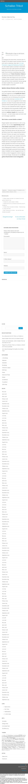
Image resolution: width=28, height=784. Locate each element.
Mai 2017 (4, 651)
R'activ (7, 745)
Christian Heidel (18, 738)
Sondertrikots (5, 379)
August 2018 (4, 615)
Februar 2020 (5, 572)
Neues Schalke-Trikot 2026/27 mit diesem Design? (13, 338)
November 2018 (5, 608)
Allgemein (4, 190)
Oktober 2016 (5, 668)
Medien (3, 377)
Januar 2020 (4, 574)
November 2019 (5, 579)
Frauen (3, 372)
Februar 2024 (5, 456)
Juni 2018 (4, 620)
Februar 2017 (5, 658)
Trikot (14, 747)
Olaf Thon (22, 744)
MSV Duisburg (8, 744)
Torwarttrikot (4, 382)
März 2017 (4, 656)
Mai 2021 (4, 536)
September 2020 (5, 555)
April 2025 (4, 422)
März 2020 (4, 569)
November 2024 (5, 434)
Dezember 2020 (5, 548)
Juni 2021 (4, 533)
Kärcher (21, 743)
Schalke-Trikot (14, 5)
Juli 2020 (4, 560)
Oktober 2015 (5, 697)
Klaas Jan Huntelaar (9, 743)
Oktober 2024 (5, 437)
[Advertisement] (14, 36)
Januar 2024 (4, 459)
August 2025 (4, 413)
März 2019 (4, 598)
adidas (20, 735)
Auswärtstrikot (16, 736)
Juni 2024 (4, 447)
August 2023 (4, 471)
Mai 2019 (4, 593)
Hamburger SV (13, 742)
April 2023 (4, 480)
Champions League (12, 190)
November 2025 (5, 406)
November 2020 (5, 550)
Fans (12, 739)
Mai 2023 (4, 478)
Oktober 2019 (5, 581)
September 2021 (5, 526)
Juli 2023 (4, 473)
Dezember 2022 (5, 490)
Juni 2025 (4, 418)
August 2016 (4, 673)
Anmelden (4, 721)
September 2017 (5, 641)
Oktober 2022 (5, 495)
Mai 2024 (4, 449)
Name (5, 252)
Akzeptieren (2, 776)
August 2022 (4, 499)
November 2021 (5, 521)
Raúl (15, 745)
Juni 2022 (4, 504)
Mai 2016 (4, 680)
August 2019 (4, 586)
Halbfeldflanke (7, 711)
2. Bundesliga (5, 358)
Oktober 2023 (5, 466)
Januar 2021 (4, 545)
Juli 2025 (4, 415)
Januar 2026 (4, 401)
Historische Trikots (6, 374)
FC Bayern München (18, 739)
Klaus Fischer (16, 743)
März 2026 (4, 396)
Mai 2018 (4, 622)
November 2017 (5, 637)
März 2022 (4, 511)
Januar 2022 (4, 516)
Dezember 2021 (5, 519)
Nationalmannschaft (15, 744)
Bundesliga (4, 365)
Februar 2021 (5, 543)
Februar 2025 (5, 427)
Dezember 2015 (5, 692)
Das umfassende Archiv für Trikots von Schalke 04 (12, 336)
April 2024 (4, 451)
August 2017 (4, 644)
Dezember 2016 (5, 663)
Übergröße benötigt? (8, 216)
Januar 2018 (4, 632)
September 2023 (5, 468)
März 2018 (4, 627)
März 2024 (4, 454)
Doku (6, 739)
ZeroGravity (22, 764)
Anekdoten (4, 362)
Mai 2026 (4, 391)
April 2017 (4, 653)
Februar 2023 (5, 485)
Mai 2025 (4, 420)
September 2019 (5, 584)
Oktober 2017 (5, 639)
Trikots (17, 747)
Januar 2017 (4, 661)
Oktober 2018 (5, 610)
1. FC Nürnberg (9, 735)
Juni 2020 (4, 562)
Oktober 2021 (5, 523)
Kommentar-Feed (6, 726)
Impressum (4, 758)
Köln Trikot (6, 709)
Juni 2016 (4, 677)
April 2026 (4, 394)
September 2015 (5, 699)
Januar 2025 (4, 430)
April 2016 (4, 682)
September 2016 (5, 670)
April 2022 (4, 509)
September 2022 (5, 497)
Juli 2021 (4, 531)
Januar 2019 (4, 603)
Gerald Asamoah (7, 742)
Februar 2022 (5, 514)
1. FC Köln (3, 735)
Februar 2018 (5, 629)
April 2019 (4, 596)
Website (6, 265)
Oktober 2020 (5, 552)
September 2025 (5, 410)
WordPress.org (5, 728)
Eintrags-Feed (5, 723)
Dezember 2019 (5, 576)
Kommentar (7, 236)
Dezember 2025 (5, 403)
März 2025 (4, 425)
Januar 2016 (4, 690)
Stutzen (11, 191)
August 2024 (4, 442)
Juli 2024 (4, 444)
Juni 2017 (4, 649)
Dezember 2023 (5, 461)
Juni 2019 (4, 591)
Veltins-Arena (16, 748)
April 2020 (4, 567)
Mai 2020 (4, 564)
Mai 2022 (4, 507)
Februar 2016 (5, 687)
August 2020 (5, 557)
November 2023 (5, 463)
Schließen (2, 783)
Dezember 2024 (5, 432)
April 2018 (4, 625)
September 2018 (5, 613)
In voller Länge (7, 714)
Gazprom (17, 741)
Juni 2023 (4, 475)
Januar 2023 (4, 487)
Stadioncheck (7, 706)
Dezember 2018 (5, 605)
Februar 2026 (5, 398)
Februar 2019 (5, 600)
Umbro (14, 191)
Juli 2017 (4, 646)
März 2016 (4, 685)
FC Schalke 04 (20, 190)
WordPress (24, 770)
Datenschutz (4, 756)
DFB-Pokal (4, 370)
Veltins (11, 748)
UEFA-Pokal (4, 384)
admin (3, 19)
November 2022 (5, 492)
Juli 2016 (4, 675)
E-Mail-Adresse (8, 259)
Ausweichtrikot (7, 736)
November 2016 (5, 665)
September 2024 (5, 439)
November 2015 (5, 694)
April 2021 (4, 538)
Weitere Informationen (19, 775)
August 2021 (4, 528)
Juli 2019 (4, 588)
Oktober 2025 (5, 408)
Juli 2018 (4, 617)
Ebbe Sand (9, 739)
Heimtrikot (19, 742)
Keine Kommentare (18, 19)
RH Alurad (23, 745)
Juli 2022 (4, 502)
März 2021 (4, 540)
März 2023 (4, 483)
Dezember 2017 (5, 634)
